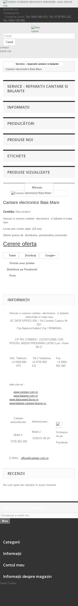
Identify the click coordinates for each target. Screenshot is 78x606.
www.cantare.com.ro (26, 392)
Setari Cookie (8, 583)
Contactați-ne (11, 13)
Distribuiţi (30, 255)
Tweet (12, 255)
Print (12, 275)
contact (4, 47)
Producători (20, 123)
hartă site (5, 51)
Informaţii (18, 107)
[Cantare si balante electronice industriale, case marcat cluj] (39, 4)
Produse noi (20, 139)
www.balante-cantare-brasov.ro (28, 403)
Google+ (50, 255)
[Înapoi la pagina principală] (7, 64)
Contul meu (13, 564)
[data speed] (39, 29)
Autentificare (10, 9)
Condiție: (9, 211)
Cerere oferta (20, 244)
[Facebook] (59, 424)
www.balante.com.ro (26, 395)
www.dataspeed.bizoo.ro (23, 399)
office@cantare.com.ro (34, 458)
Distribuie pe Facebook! (22, 269)
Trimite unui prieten (22, 263)
